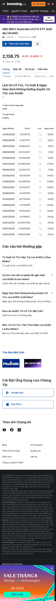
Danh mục (7, 456)
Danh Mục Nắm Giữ (23, 76)
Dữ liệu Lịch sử (40, 76)
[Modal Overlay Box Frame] (27, 583)
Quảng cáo (35, 450)
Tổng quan (6, 76)
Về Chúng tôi (36, 445)
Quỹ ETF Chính (19, 11)
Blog (4, 445)
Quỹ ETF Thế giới (39, 11)
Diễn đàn (43, 69)
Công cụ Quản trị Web (12, 462)
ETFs (5, 11)
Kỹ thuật (29, 69)
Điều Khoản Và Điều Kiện (12, 564)
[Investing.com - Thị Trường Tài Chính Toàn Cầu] (17, 4)
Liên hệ (33, 456)
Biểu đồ (17, 69)
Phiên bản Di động (11, 450)
